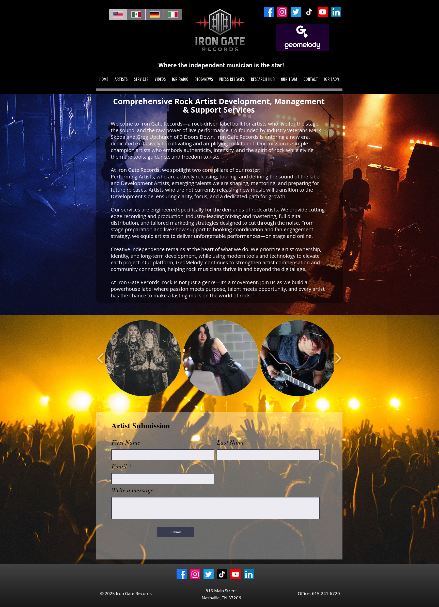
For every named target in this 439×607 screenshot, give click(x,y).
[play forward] (338, 358)
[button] (143, 358)
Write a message (132, 490)
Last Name (231, 442)
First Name (126, 442)
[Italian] (173, 14)
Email (119, 466)
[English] (118, 14)
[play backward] (100, 358)
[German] (154, 14)
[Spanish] (136, 14)
